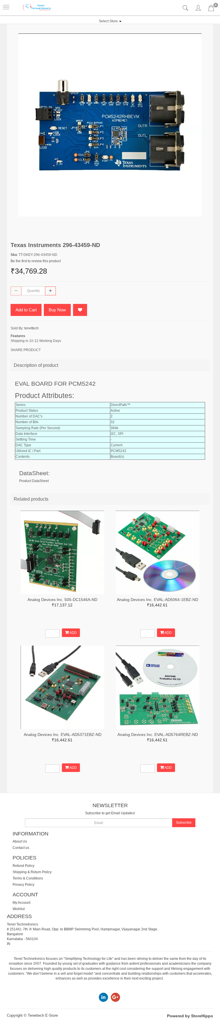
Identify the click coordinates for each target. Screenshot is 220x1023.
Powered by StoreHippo (190, 1016)
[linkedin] (103, 997)
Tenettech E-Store (43, 1015)
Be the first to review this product (36, 261)
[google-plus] (115, 997)
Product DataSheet (34, 481)
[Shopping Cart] (211, 9)
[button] (110, 21)
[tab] (186, 8)
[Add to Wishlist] (80, 310)
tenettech (31, 328)
